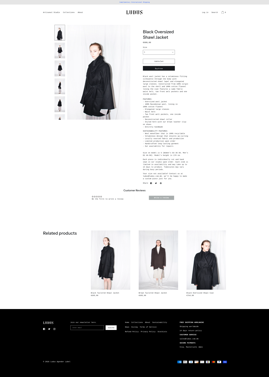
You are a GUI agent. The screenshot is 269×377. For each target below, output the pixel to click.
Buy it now (159, 68)
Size (145, 47)
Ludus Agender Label (60, 362)
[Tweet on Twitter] (156, 183)
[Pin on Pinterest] (161, 183)
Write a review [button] (161, 198)
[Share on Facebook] (151, 183)
